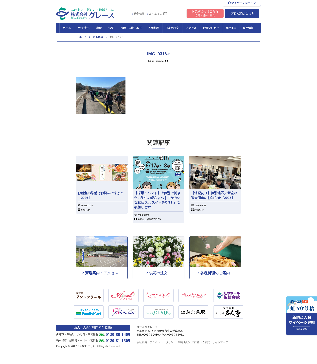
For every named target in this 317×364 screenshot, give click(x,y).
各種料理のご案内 (215, 273)
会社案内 (231, 27)
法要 (111, 27)
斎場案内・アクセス (102, 273)
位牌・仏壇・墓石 (131, 27)
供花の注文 (172, 27)
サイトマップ (220, 342)
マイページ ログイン (243, 2)
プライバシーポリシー (163, 342)
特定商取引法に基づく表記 (194, 342)
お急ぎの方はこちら (205, 13)
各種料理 (153, 27)
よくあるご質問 (158, 13)
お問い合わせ (211, 27)
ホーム (67, 27)
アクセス (191, 27)
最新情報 (139, 13)
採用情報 (248, 27)
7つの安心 (84, 27)
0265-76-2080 (150, 334)
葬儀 (99, 27)
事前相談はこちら (242, 13)
